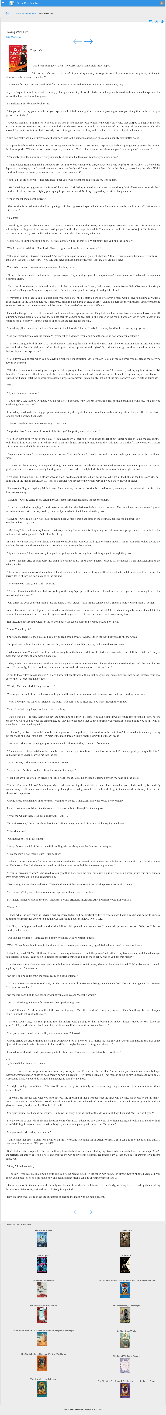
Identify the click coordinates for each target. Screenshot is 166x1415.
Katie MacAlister (13, 37)
